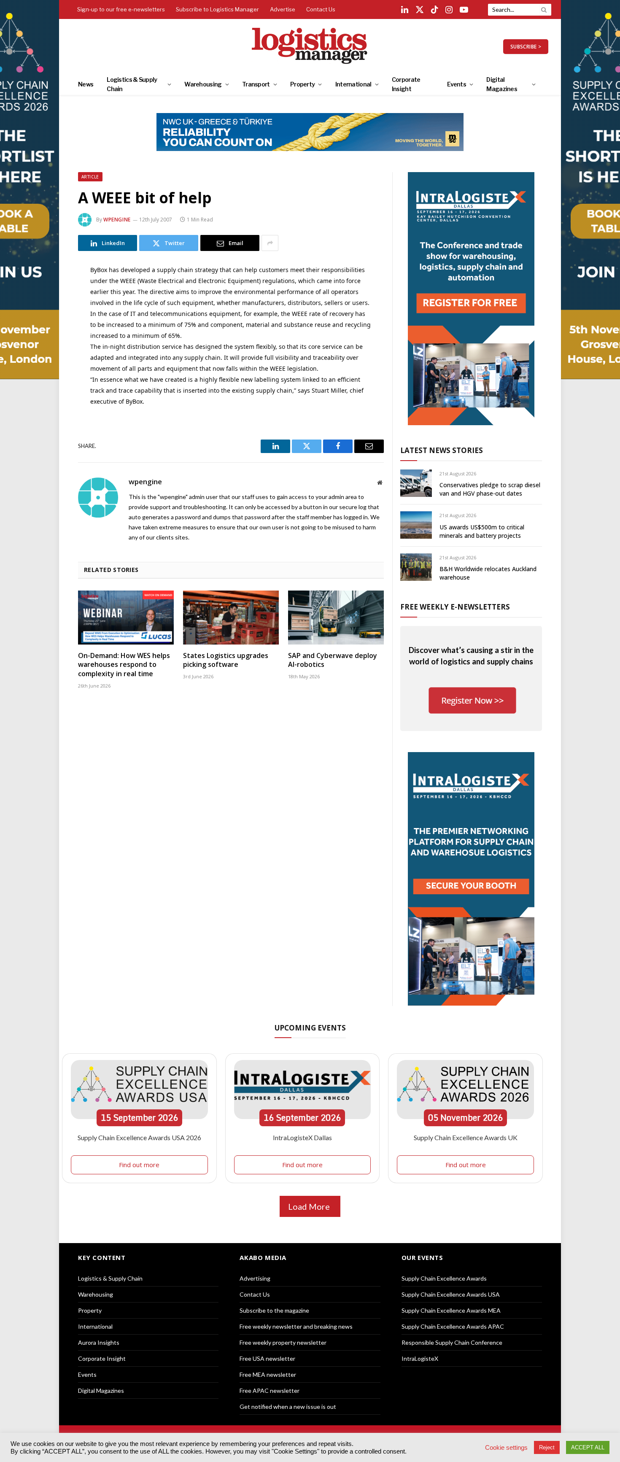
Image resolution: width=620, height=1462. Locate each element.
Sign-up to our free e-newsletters (121, 9)
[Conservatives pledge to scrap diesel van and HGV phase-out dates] (416, 483)
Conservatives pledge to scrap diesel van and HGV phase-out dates (489, 489)
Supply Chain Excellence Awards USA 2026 (139, 1137)
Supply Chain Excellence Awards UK (466, 1137)
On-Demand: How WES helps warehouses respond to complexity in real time (124, 665)
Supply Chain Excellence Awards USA (451, 1294)
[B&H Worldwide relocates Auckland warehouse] (416, 567)
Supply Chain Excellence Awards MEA (451, 1310)
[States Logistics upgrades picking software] (231, 618)
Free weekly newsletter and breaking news (296, 1326)
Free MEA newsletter (268, 1374)
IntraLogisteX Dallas (302, 1137)
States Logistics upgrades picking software (225, 660)
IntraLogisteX (420, 1358)
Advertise (282, 9)
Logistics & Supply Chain (132, 84)
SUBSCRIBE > (525, 46)
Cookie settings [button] (506, 1447)
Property (302, 84)
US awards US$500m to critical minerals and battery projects (481, 531)
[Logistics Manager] (310, 46)
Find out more (139, 1164)
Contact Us (320, 9)
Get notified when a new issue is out (288, 1406)
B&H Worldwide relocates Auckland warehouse (487, 573)
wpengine (117, 219)
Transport (256, 84)
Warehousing (202, 84)
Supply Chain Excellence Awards (444, 1278)
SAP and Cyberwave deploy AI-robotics (332, 660)
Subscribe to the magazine (274, 1310)
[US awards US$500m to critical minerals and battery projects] (416, 525)
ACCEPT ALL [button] (587, 1447)
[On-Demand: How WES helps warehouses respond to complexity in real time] (126, 618)
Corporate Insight (406, 84)
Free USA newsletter (267, 1358)
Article (90, 177)
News (85, 84)
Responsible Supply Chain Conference (452, 1342)
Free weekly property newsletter (283, 1342)
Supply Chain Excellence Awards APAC (453, 1326)
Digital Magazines (501, 84)
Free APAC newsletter (269, 1390)
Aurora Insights (98, 1342)
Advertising (255, 1278)
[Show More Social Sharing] (269, 243)
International (353, 84)
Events (456, 84)
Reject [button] (547, 1447)
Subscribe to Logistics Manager (217, 9)
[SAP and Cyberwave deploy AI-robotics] (336, 618)
